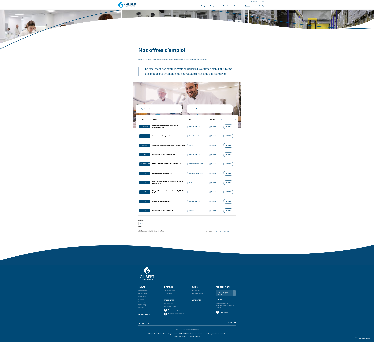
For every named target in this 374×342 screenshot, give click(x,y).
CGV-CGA (186, 334)
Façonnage (237, 6)
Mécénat (141, 308)
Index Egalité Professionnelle (215, 334)
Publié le (212, 119)
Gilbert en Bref (143, 291)
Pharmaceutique (169, 291)
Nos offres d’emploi (198, 294)
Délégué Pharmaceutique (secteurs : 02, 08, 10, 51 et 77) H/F (167, 183)
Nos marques (142, 302)
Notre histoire (142, 296)
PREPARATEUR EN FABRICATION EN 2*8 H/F (166, 164)
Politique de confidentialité (156, 334)
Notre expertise (169, 304)
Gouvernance (142, 294)
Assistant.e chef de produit (161, 136)
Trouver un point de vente (225, 293)
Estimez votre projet (174, 310)
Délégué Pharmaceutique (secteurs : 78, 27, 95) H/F (168, 192)
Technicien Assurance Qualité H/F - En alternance (168, 145)
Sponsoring (142, 305)
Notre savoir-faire (170, 307)
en (263, 2)
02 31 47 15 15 (220, 308)
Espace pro (254, 2)
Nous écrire (224, 312)
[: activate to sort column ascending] (229, 119)
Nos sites (141, 299)
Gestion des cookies (193, 337)
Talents (247, 6)
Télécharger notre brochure (177, 314)
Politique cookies (172, 334)
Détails (228, 127)
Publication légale (180, 337)
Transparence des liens (197, 334)
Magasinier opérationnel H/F (162, 201)
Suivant (226, 231)
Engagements (214, 6)
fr (260, 2)
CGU (180, 334)
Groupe (203, 6)
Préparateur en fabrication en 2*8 (163, 155)
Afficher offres (141, 223)
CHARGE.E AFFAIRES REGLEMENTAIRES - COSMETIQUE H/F (165, 127)
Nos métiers (196, 291)
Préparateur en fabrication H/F (162, 211)
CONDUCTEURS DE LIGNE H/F (162, 173)
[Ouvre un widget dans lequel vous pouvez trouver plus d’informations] (362, 338)
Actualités (257, 6)
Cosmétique (168, 294)
